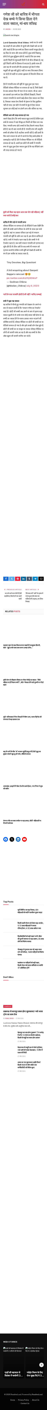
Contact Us (25, 1403)
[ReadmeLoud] (23, 4)
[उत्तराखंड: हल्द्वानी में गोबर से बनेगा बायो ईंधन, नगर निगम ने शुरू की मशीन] (23, 771)
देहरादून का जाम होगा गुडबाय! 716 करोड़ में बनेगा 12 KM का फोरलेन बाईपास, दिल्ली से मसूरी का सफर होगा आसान (31, 1035)
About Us (35, 1400)
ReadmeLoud (37, 1394)
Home (12, 1400)
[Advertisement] (23, 181)
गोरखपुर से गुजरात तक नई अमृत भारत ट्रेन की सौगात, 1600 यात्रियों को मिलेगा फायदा (31, 952)
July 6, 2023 (32, 285)
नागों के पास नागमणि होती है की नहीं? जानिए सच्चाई (22, 294)
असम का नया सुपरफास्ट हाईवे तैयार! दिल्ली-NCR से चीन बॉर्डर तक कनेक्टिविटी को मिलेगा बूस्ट (29, 1065)
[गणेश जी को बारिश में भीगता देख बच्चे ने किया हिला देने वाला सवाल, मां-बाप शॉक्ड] (11, 35)
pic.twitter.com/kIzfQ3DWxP (22, 278)
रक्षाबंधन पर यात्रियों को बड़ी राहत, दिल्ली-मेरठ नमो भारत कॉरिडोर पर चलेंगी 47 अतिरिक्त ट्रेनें (30, 965)
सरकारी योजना (7, 1006)
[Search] (43, 4)
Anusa (8, 29)
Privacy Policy (23, 1400)
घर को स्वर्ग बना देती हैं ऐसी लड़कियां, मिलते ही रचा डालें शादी (13, 596)
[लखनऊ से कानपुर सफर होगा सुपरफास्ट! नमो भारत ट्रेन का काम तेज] (23, 996)
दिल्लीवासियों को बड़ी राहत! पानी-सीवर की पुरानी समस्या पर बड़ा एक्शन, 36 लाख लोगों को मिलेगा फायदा (31, 938)
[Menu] (4, 4)
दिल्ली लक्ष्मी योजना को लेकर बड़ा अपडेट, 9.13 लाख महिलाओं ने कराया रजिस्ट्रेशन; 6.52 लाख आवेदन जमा (30, 925)
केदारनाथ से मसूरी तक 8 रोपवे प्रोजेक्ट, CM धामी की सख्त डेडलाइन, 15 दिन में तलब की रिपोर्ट (30, 1050)
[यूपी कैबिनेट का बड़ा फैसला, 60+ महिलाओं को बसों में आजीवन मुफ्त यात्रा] (9, 912)
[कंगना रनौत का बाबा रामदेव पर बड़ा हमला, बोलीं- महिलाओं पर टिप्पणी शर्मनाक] (23, 805)
